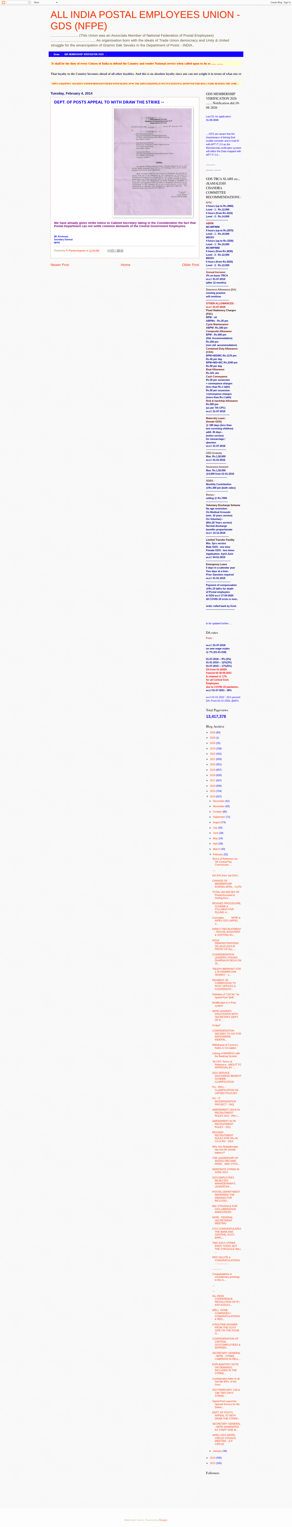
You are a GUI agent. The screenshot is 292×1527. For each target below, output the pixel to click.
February (218, 854)
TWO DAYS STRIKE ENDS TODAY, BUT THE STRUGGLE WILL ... (226, 1247)
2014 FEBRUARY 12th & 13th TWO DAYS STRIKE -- (226, 1393)
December (219, 801)
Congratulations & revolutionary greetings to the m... (226, 1277)
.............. (217, 1268)
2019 (213, 769)
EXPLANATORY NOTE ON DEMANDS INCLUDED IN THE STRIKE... (225, 1369)
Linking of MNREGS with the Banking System (226, 1055)
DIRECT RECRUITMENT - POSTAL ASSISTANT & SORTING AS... (226, 932)
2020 (213, 764)
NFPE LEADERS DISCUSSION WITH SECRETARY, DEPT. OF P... (225, 1015)
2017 (213, 780)
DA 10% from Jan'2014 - (225, 875)
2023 (213, 748)
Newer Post (60, 265)
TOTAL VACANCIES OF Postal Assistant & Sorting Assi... (225, 895)
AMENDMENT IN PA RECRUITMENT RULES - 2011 (224, 1124)
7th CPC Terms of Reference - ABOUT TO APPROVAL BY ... (226, 1064)
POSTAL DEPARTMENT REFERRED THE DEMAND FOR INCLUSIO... (226, 1196)
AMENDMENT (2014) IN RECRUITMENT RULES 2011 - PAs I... (226, 1112)
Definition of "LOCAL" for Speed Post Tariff (225, 996)
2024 (213, 743)
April (215, 843)
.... (213, 1285)
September (219, 817)
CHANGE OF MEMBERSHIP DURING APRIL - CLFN (226, 883)
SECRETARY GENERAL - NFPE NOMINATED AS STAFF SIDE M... (226, 1426)
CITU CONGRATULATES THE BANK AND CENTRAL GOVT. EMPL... (226, 1233)
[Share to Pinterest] (122, 250)
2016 (213, 786)
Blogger (163, 1520)
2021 (213, 759)
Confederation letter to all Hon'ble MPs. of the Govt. (225, 1381)
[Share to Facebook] (118, 250)
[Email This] (109, 250)
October (218, 811)
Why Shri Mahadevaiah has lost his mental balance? (225, 1149)
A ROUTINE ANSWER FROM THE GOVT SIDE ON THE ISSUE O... (225, 1329)
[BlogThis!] (112, 250)
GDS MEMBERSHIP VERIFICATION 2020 (84, 54)
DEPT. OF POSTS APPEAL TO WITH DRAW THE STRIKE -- (226, 1415)
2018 (213, 775)
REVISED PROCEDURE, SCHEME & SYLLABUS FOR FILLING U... (226, 908)
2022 (213, 753)
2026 (213, 732)
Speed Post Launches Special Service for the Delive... (226, 1404)
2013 (213, 1457)
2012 (213, 1463)
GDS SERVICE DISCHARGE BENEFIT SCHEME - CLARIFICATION (226, 1077)
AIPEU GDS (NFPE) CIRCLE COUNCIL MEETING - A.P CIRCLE (224, 1439)
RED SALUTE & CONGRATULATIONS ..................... (226, 1260)
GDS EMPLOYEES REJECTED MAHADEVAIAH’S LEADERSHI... (223, 1182)
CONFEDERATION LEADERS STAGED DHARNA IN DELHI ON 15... (226, 959)
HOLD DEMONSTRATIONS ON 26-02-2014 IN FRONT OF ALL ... (225, 945)
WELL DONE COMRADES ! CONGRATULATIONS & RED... (226, 1314)
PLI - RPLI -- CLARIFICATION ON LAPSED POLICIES (225, 1090)
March (217, 849)
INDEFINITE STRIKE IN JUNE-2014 (225, 1171)
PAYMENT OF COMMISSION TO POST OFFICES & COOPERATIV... (224, 985)
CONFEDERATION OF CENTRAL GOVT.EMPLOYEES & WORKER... (226, 1343)
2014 (213, 796)
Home (56, 54)
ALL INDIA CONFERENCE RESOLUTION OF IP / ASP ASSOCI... (226, 1300)
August (217, 822)
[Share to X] (115, 250)
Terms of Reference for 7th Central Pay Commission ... (225, 861)
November (219, 806)
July (215, 827)
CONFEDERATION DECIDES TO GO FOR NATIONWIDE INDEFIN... (226, 1035)
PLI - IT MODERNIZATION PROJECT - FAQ (224, 1101)
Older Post (190, 265)
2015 (213, 791)
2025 (213, 737)
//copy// (216, 1025)
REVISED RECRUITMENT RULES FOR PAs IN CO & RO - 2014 (225, 1137)
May (215, 838)
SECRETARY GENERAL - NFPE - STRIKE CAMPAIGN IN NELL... (226, 1356)
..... (214, 870)
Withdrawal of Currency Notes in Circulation (225, 1046)
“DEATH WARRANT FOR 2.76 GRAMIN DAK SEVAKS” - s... (226, 972)
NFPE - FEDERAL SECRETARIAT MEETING (222, 1220)
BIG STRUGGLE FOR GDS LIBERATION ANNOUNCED (224, 1209)
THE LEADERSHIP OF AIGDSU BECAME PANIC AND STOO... (226, 1161)
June (216, 833)
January (218, 1451)
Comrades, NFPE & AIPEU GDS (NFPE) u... (226, 920)
